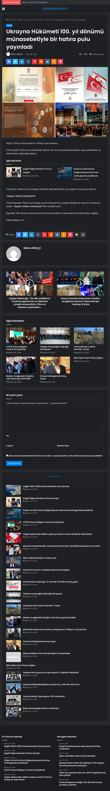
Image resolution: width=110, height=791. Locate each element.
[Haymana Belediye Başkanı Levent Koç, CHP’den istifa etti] (13, 688)
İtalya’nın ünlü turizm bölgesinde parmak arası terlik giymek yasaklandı (51, 2)
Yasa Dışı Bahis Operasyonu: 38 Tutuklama (44, 696)
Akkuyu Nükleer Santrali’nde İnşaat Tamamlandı (46, 653)
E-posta (10, 446)
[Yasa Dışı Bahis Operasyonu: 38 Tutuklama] (13, 700)
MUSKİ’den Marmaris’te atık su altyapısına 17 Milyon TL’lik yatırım (54, 629)
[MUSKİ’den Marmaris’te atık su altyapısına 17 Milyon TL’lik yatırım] (13, 633)
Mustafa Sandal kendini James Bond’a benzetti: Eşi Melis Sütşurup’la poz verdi (61, 546)
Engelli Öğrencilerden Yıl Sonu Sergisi (41, 498)
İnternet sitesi (63, 446)
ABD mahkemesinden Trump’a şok (39, 558)
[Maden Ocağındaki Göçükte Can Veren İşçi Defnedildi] (21, 365)
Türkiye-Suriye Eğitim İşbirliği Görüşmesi (54, 348)
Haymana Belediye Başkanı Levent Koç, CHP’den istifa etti (51, 684)
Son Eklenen (55, 476)
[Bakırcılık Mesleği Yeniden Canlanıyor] (13, 712)
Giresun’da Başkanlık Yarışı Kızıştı (53, 377)
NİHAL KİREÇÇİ (17, 54)
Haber (20, 20)
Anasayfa (12, 20)
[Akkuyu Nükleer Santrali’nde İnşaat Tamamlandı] (13, 657)
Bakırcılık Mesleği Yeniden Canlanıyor (41, 708)
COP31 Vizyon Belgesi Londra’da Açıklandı (16, 348)
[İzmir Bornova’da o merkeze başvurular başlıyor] (13, 574)
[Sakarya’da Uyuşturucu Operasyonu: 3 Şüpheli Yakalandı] (13, 676)
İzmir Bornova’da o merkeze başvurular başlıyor (46, 570)
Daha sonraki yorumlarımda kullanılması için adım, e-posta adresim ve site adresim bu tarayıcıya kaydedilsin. (55, 456)
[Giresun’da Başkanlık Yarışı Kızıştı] (55, 365)
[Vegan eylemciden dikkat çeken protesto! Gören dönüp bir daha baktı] (13, 538)
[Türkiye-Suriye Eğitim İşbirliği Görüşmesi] (55, 335)
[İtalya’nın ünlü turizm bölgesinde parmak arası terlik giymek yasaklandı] (64, 172)
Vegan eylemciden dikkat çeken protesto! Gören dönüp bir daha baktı (57, 534)
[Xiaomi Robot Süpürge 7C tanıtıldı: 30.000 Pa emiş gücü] (13, 585)
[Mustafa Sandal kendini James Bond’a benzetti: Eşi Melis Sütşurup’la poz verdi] (13, 550)
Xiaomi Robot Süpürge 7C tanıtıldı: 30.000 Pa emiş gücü (50, 581)
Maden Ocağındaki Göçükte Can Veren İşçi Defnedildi (20, 377)
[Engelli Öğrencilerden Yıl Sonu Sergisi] (13, 172)
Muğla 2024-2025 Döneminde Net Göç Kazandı (46, 486)
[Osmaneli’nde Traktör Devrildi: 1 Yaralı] (89, 335)
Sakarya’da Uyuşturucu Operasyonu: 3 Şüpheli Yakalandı (51, 672)
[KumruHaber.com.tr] (55, 8)
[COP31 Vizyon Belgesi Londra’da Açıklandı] (21, 335)
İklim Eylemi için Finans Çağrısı (88, 357)
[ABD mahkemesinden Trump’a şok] (13, 562)
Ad (8, 436)
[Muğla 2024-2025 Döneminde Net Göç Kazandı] (13, 490)
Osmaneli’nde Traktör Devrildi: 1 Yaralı (85, 348)
